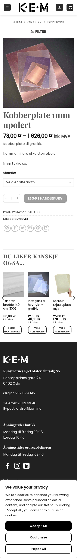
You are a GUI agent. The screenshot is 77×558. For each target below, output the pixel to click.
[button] (7, 7)
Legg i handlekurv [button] (12, 329)
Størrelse (9, 172)
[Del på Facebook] (14, 228)
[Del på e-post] (30, 228)
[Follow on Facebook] (8, 466)
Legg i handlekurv (45, 198)
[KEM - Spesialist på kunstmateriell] (33, 7)
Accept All (38, 526)
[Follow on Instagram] (17, 466)
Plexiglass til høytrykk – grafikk (36, 304)
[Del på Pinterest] (37, 228)
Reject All (38, 549)
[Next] (73, 306)
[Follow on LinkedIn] (26, 466)
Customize (38, 537)
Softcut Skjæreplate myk (62, 304)
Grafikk (34, 22)
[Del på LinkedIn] (45, 228)
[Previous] (3, 306)
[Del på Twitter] (22, 228)
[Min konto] (59, 7)
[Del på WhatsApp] (7, 228)
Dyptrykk (55, 22)
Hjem (17, 22)
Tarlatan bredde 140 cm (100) (11, 304)
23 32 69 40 (27, 403)
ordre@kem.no (28, 408)
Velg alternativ (37, 329)
